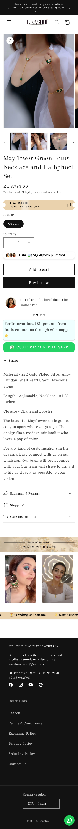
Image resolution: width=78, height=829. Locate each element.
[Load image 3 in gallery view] (58, 141)
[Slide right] (73, 143)
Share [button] (13, 361)
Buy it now (39, 283)
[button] (9, 22)
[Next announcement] (70, 7)
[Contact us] (69, 820)
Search (14, 713)
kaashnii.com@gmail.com (28, 664)
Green (13, 224)
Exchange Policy (22, 733)
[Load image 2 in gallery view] (39, 141)
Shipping (27, 192)
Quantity (9, 234)
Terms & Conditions (25, 723)
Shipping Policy (22, 754)
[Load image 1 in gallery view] (19, 141)
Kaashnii (45, 821)
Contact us (17, 764)
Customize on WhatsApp (42, 347)
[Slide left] (5, 143)
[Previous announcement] (8, 7)
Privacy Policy (21, 743)
